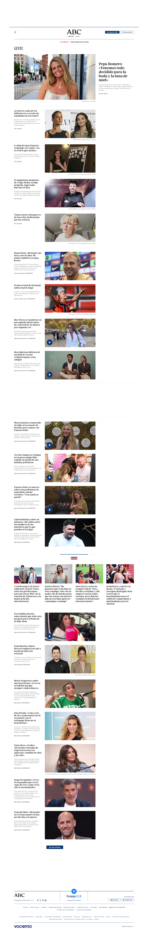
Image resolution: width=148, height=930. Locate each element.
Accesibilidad (103, 907)
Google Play (128, 900)
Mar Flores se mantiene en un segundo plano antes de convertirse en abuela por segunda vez (28, 323)
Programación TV (87, 916)
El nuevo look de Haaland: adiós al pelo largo (27, 286)
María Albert (18, 542)
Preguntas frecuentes (55, 919)
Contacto (44, 907)
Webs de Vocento (127, 926)
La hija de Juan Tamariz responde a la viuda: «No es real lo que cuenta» (27, 148)
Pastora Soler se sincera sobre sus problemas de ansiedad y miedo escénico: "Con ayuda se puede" (26, 492)
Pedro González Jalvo (20, 299)
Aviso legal (93, 907)
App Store (115, 900)
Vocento (25, 907)
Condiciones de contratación (65, 910)
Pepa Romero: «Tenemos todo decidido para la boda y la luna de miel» (113, 71)
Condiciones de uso (83, 907)
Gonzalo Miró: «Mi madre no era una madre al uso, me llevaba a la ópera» (27, 815)
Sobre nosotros (34, 907)
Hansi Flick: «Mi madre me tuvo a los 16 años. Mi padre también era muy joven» (27, 257)
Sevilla (77, 36)
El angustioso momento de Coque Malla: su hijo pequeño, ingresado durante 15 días (26, 184)
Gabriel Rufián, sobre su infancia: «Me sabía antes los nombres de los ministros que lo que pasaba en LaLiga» (27, 524)
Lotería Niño (38, 916)
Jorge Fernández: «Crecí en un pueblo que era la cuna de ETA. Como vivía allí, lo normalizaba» (26, 783)
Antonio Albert (103, 93)
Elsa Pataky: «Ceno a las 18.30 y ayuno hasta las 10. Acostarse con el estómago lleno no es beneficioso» (27, 718)
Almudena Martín (19, 273)
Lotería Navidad (67, 916)
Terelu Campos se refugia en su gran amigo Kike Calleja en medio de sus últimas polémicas (27, 458)
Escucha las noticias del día (120, 916)
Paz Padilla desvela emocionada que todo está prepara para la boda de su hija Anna (27, 617)
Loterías (108, 916)
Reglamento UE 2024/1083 (117, 907)
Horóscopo (77, 916)
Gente (18, 48)
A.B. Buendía (18, 128)
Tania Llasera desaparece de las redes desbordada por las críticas (27, 217)
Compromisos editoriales (83, 910)
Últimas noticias (99, 916)
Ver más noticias (54, 847)
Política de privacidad (55, 907)
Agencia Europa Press (20, 338)
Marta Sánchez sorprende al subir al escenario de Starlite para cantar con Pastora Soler (27, 426)
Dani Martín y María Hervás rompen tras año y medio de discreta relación (27, 650)
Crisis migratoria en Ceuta (80, 42)
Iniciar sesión (128, 32)
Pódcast (96, 919)
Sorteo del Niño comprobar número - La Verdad (78, 919)
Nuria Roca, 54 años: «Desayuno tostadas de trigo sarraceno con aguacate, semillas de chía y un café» (27, 750)
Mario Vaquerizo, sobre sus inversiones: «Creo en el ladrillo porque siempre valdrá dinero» (27, 684)
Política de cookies (69, 907)
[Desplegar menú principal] (15, 32)
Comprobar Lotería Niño (26, 916)
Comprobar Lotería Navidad (52, 916)
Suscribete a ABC (112, 32)
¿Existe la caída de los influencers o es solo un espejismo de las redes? (26, 113)
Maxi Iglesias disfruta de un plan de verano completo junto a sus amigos (27, 356)
